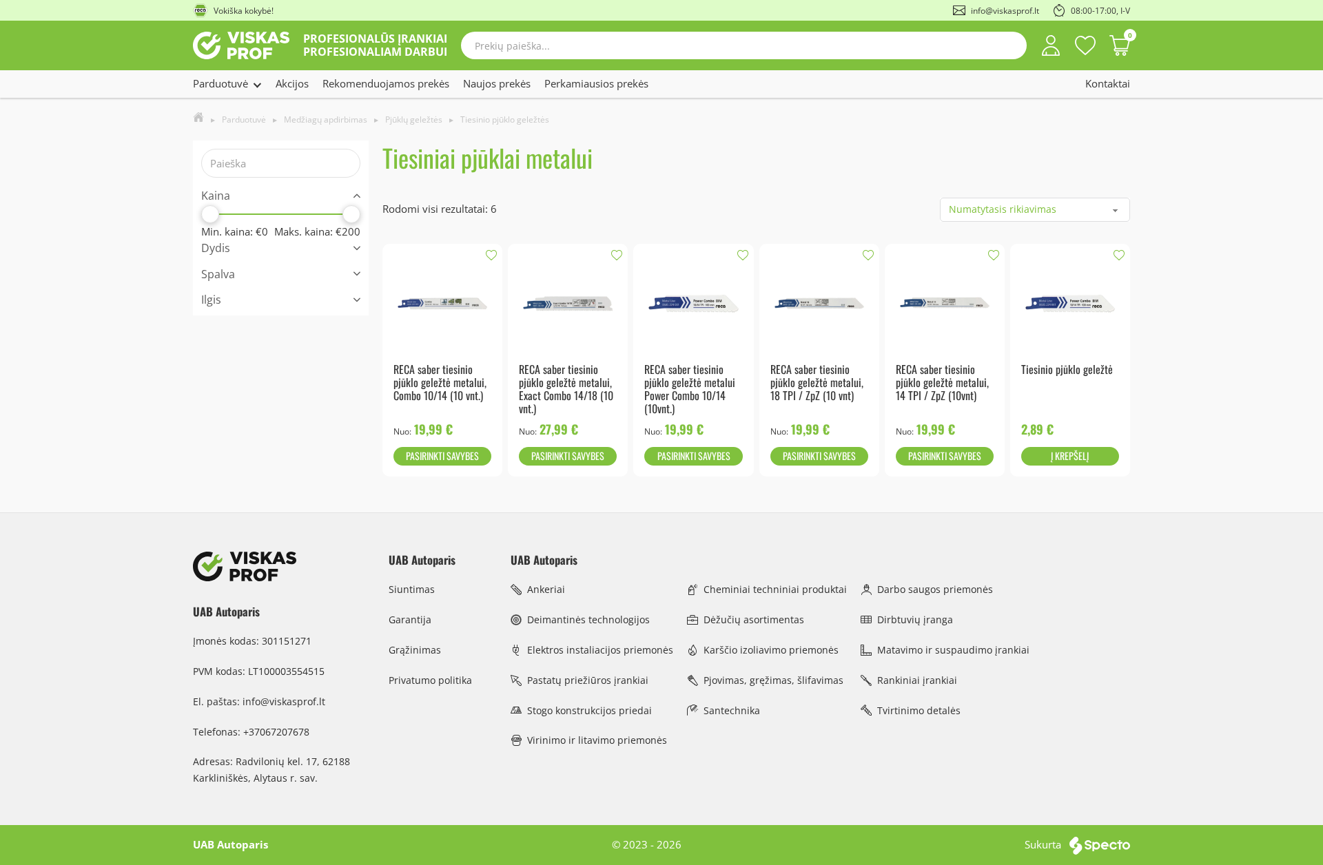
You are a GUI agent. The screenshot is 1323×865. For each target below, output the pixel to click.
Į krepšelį (1070, 455)
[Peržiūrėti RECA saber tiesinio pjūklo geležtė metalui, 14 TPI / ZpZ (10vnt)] (945, 302)
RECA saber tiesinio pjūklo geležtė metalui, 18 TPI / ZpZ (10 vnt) (816, 383)
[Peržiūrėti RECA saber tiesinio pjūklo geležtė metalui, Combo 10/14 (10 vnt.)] (442, 302)
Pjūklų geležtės (413, 119)
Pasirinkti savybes (442, 455)
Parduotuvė (220, 83)
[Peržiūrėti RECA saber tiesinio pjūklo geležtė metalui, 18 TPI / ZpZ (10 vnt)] (819, 302)
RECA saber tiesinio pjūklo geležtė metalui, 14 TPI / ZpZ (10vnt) (942, 383)
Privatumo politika (430, 680)
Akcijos (292, 83)
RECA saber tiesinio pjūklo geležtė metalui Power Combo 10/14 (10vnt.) (689, 389)
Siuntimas (412, 589)
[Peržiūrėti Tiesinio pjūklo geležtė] (1070, 302)
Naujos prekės (497, 83)
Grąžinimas (415, 649)
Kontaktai (1107, 83)
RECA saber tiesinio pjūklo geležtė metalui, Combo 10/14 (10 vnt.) (439, 383)
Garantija (410, 619)
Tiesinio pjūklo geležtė (1067, 369)
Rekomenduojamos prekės (385, 83)
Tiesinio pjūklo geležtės (504, 119)
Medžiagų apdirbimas (325, 119)
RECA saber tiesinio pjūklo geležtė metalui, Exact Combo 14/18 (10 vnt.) (566, 389)
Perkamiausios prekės (596, 83)
